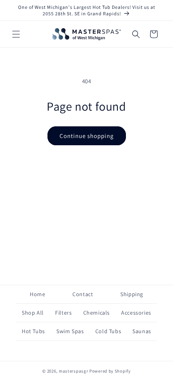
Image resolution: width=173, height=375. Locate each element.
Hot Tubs (33, 331)
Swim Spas (70, 331)
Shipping (131, 294)
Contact (82, 294)
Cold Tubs (108, 331)
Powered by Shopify (110, 371)
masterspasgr (73, 371)
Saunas (141, 331)
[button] (16, 34)
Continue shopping (87, 136)
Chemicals (96, 312)
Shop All (33, 312)
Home (37, 294)
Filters (63, 312)
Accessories (136, 312)
